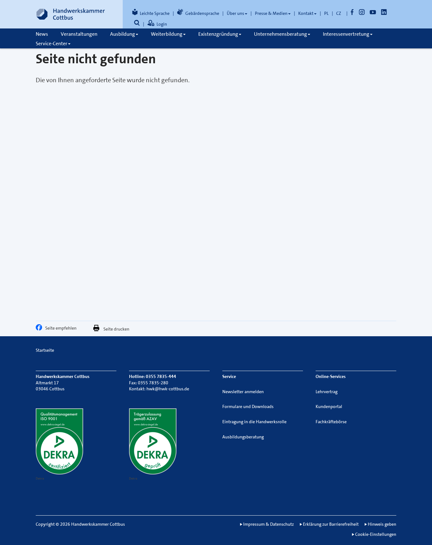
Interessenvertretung (346, 34)
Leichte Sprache (155, 13)
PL (326, 13)
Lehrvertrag (326, 391)
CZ (338, 13)
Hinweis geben (382, 524)
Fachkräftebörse (331, 421)
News (42, 34)
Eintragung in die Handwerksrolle (254, 421)
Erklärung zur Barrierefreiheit (331, 524)
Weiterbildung (166, 34)
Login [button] (162, 24)
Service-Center (51, 43)
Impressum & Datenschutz (268, 524)
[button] (40, 329)
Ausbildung (122, 34)
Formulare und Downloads (248, 406)
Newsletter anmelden (243, 391)
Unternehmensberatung (280, 34)
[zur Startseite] (70, 14)
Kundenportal (329, 406)
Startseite (45, 350)
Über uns (235, 13)
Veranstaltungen (79, 34)
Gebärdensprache (202, 13)
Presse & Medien (271, 13)
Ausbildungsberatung (243, 437)
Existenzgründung (218, 34)
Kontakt (305, 13)
